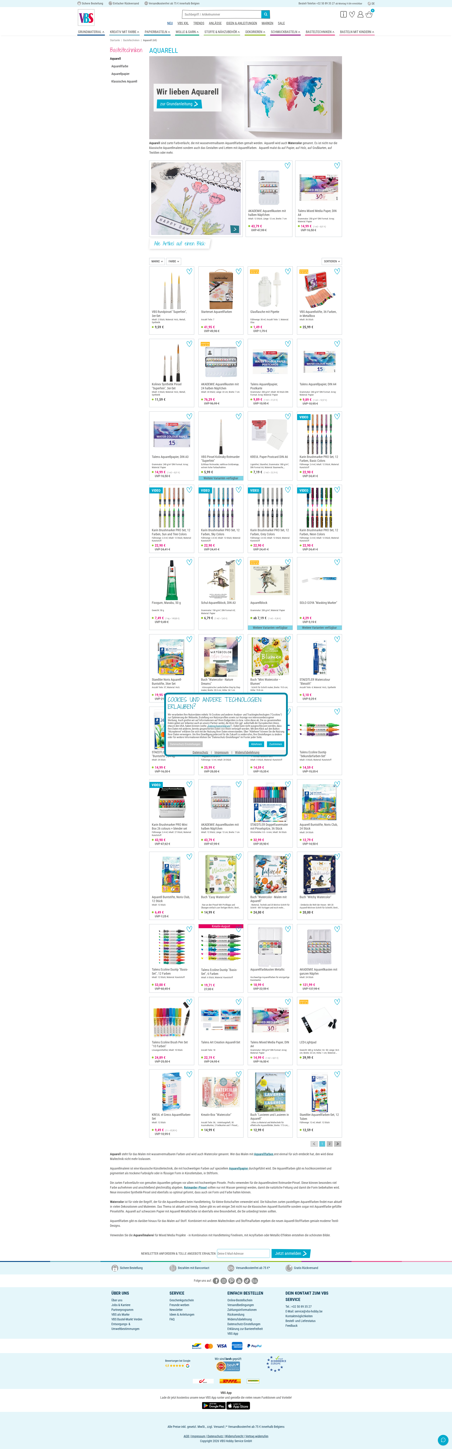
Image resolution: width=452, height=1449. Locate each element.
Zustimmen (275, 744)
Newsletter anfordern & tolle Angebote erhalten (178, 1253)
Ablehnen (256, 744)
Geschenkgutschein (182, 1300)
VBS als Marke (120, 1314)
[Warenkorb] (369, 14)
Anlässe (215, 23)
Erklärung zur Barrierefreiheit (245, 1329)
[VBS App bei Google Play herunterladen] (214, 1405)
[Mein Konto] (360, 14)
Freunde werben (179, 1305)
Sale (281, 23)
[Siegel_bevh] (228, 1366)
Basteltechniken (131, 40)
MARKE (155, 261)
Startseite (115, 40)
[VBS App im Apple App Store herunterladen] (238, 1405)
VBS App (232, 1333)
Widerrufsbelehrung (239, 1319)
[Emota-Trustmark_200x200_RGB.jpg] (276, 1363)
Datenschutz (200, 752)
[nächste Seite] (337, 1144)
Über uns (116, 1300)
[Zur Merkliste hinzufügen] (287, 165)
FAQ (172, 1319)
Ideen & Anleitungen (241, 23)
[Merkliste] (352, 14)
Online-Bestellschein (239, 1300)
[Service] (343, 14)
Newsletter (176, 1310)
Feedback (292, 1325)
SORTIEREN (330, 261)
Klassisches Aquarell (124, 81)
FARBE (172, 261)
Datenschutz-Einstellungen (243, 1324)
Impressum (222, 752)
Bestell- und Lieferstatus (301, 1321)
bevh (228, 1359)
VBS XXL (183, 23)
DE (373, 3)
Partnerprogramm (122, 1310)
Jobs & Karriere (120, 1305)
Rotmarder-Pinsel (195, 1187)
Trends (198, 23)
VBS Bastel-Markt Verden (126, 1319)
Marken (267, 23)
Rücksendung (235, 1314)
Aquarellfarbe (119, 66)
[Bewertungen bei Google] (177, 1363)
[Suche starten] (265, 14)
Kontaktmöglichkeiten (299, 1316)
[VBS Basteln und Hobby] (86, 17)
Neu (170, 23)
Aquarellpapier (120, 74)
